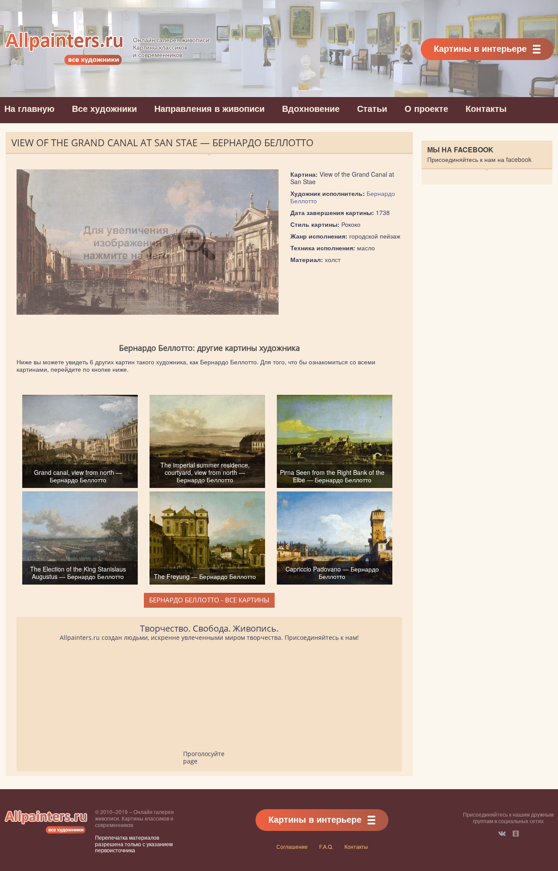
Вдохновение (311, 108)
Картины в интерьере (480, 48)
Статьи (372, 108)
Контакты (486, 108)
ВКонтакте (502, 834)
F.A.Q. (326, 846)
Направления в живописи (209, 108)
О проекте (426, 108)
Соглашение (292, 846)
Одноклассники (516, 834)
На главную (29, 108)
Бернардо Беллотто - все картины (209, 599)
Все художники (104, 108)
